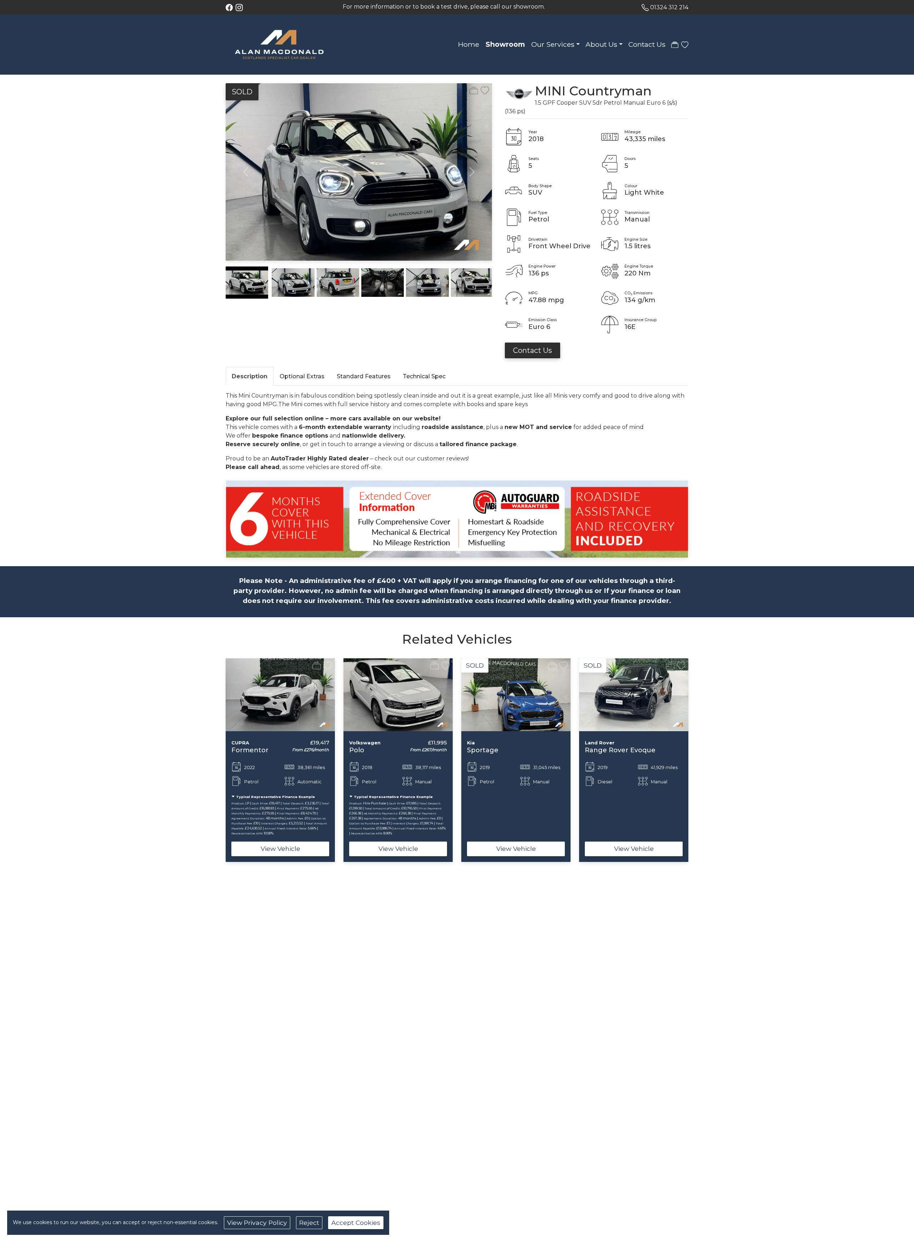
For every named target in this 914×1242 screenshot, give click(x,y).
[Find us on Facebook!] (231, 7)
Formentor (249, 750)
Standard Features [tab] (364, 376)
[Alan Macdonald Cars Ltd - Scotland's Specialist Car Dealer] (279, 44)
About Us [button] (601, 44)
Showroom (505, 44)
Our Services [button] (552, 44)
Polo (356, 750)
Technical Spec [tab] (424, 376)
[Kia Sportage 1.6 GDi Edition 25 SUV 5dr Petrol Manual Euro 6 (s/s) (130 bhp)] (516, 694)
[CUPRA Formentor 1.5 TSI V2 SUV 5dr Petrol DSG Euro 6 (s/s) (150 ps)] (280, 694)
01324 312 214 (669, 7)
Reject (309, 1222)
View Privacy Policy (257, 1222)
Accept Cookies (355, 1222)
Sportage (482, 750)
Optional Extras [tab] (302, 376)
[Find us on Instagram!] (241, 7)
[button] (214, 760)
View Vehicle (280, 848)
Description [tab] (249, 376)
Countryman (610, 91)
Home (468, 44)
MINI (550, 91)
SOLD (242, 92)
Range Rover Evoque (620, 750)
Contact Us (647, 44)
